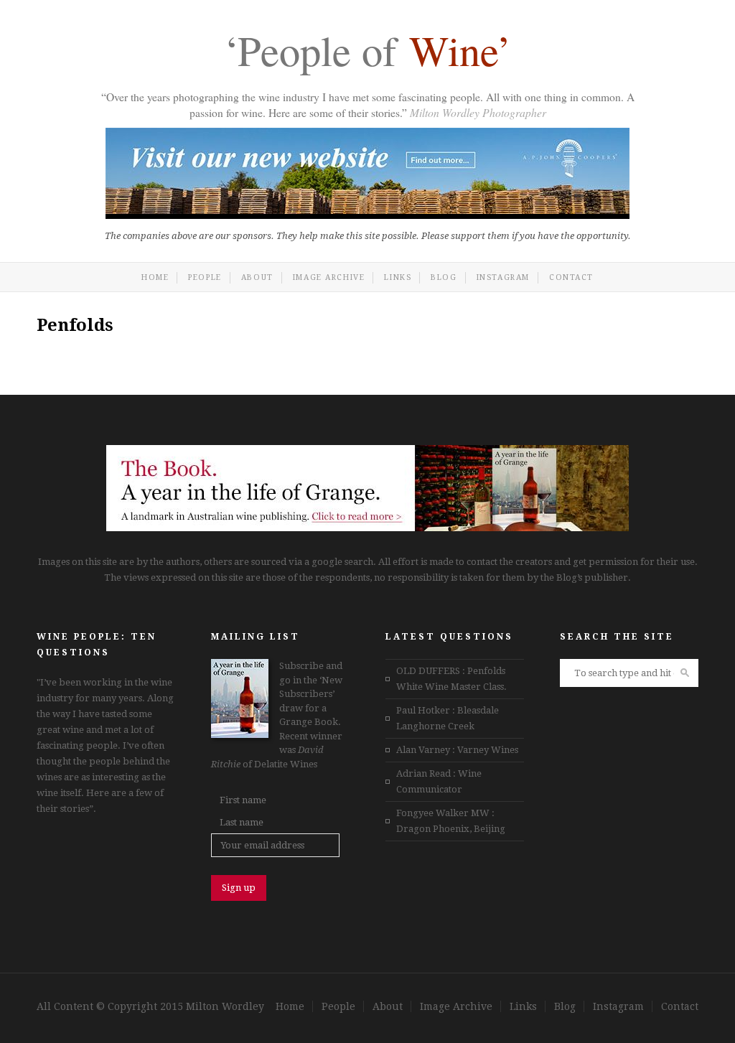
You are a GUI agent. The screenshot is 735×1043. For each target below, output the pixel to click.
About (257, 277)
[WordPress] (367, 528)
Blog (444, 277)
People (205, 277)
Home (155, 277)
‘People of (367, 53)
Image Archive (329, 277)
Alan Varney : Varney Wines (457, 749)
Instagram (503, 277)
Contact (571, 277)
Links (397, 277)
